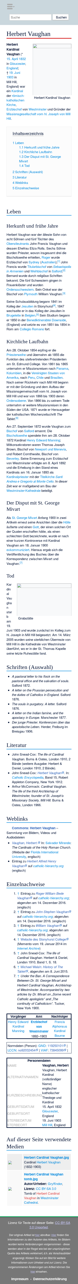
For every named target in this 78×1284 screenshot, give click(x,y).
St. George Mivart (24, 517)
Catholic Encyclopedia (27, 777)
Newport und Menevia (50, 449)
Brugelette (13, 315)
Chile (40, 377)
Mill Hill (47, 1125)
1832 (22, 58)
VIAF (44, 1050)
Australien (48, 262)
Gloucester (17, 63)
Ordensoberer (16, 400)
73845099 (56, 1050)
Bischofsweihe (16, 435)
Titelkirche (47, 476)
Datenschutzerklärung (50, 1278)
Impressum (20, 1278)
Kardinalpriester (17, 476)
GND (42, 1045)
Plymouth (30, 294)
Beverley (12, 458)
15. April (12, 58)
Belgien (30, 315)
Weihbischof (39, 271)
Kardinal (17, 90)
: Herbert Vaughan (33, 828)
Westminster (38, 109)
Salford (57, 271)
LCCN (12, 1050)
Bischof (11, 431)
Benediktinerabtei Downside (46, 320)
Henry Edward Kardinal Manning (18, 1026)
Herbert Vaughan (48, 1162)
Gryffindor (55, 1183)
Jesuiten (27, 306)
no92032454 (26, 1050)
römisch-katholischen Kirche (15, 100)
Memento (25, 943)
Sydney (34, 262)
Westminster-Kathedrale (23, 490)
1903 (9, 77)
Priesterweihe (16, 354)
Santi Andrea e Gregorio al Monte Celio (34, 478)
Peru (31, 377)
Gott (36, 527)
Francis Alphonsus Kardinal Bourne (59, 1028)
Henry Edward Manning (43, 440)
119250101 (55, 1045)
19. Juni (14, 72)
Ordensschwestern (20, 289)
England (12, 68)
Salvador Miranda (58, 842)
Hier (53, 1235)
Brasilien (56, 377)
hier (37, 1235)
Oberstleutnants (17, 243)
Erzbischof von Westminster (39, 1026)
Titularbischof (36, 266)
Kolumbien (13, 373)
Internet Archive (28, 948)
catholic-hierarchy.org (48, 865)
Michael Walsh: (40, 968)
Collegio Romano (32, 329)
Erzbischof (14, 109)
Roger (46, 257)
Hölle (66, 522)
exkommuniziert (17, 549)
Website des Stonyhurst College (43, 939)
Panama (62, 368)
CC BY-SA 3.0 (46, 1188)
